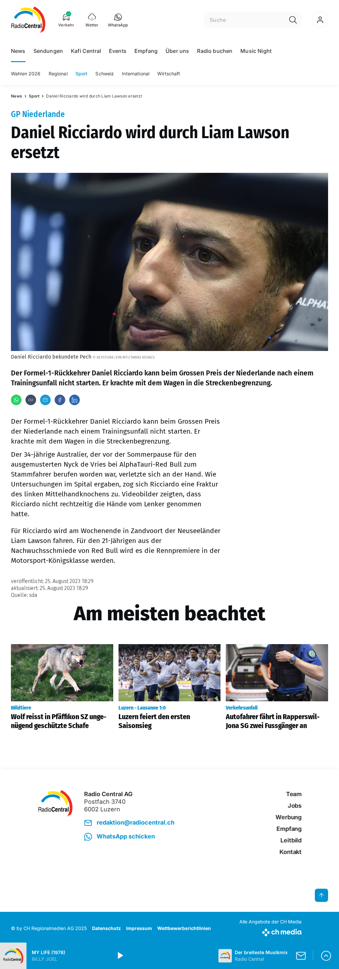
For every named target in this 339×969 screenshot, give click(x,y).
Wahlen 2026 (26, 73)
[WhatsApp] (16, 400)
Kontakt (290, 851)
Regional (58, 73)
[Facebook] (60, 400)
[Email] (45, 400)
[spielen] (119, 955)
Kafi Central (86, 51)
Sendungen (48, 51)
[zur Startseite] (28, 20)
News (18, 51)
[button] (118, 19)
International (135, 73)
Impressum (139, 928)
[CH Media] (270, 931)
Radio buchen (214, 51)
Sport (81, 73)
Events (117, 51)
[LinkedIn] (74, 400)
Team (294, 794)
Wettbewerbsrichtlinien (184, 928)
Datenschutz (106, 928)
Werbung (288, 817)
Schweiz (104, 73)
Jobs (295, 805)
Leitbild (291, 840)
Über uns (177, 51)
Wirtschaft (168, 73)
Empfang (146, 51)
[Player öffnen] (326, 956)
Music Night (255, 51)
